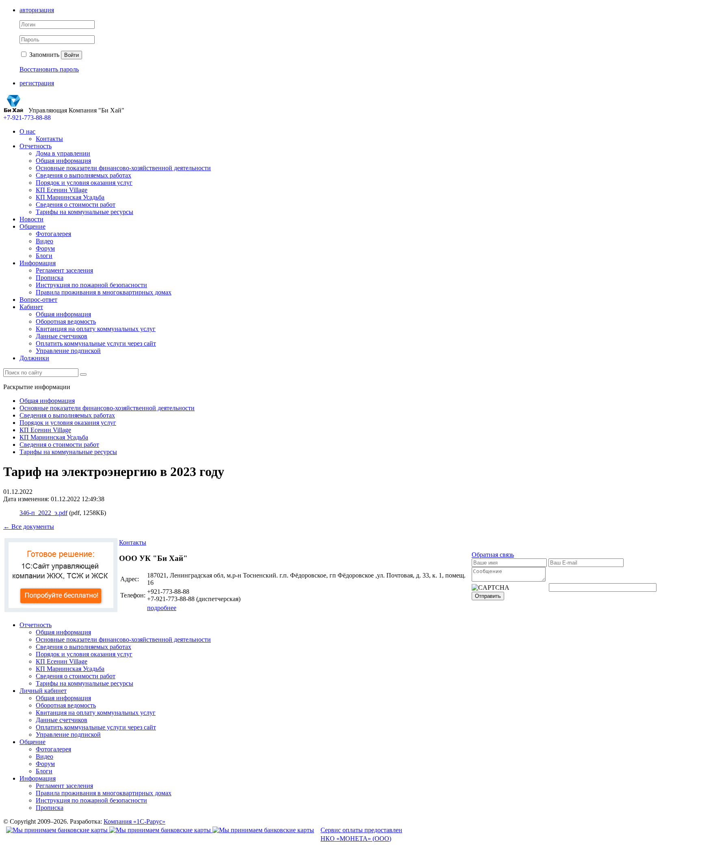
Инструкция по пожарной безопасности (91, 284)
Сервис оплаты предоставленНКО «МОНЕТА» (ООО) (361, 834)
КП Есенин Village (61, 189)
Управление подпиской (68, 350)
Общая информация (63, 160)
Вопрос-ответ (38, 299)
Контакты (49, 138)
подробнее (161, 607)
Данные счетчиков (61, 336)
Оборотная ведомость (66, 321)
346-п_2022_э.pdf (43, 512)
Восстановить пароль (49, 69)
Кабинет (31, 306)
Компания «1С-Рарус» (134, 821)
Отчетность (36, 146)
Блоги (44, 255)
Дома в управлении (63, 153)
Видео (44, 241)
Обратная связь (493, 554)
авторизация (37, 9)
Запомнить (43, 54)
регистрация (37, 83)
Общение (33, 226)
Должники (34, 358)
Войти (71, 55)
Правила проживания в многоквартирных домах (103, 292)
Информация (38, 263)
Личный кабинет (43, 690)
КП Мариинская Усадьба (70, 197)
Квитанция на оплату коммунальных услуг (96, 328)
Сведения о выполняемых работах (83, 175)
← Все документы (28, 526)
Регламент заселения (64, 270)
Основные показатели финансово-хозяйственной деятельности (123, 167)
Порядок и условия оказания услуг (84, 182)
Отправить (488, 596)
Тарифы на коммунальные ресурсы (84, 211)
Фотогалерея (53, 233)
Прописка (49, 277)
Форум (45, 248)
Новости (31, 219)
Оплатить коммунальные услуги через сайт (96, 343)
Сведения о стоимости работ (75, 204)
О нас (27, 131)
